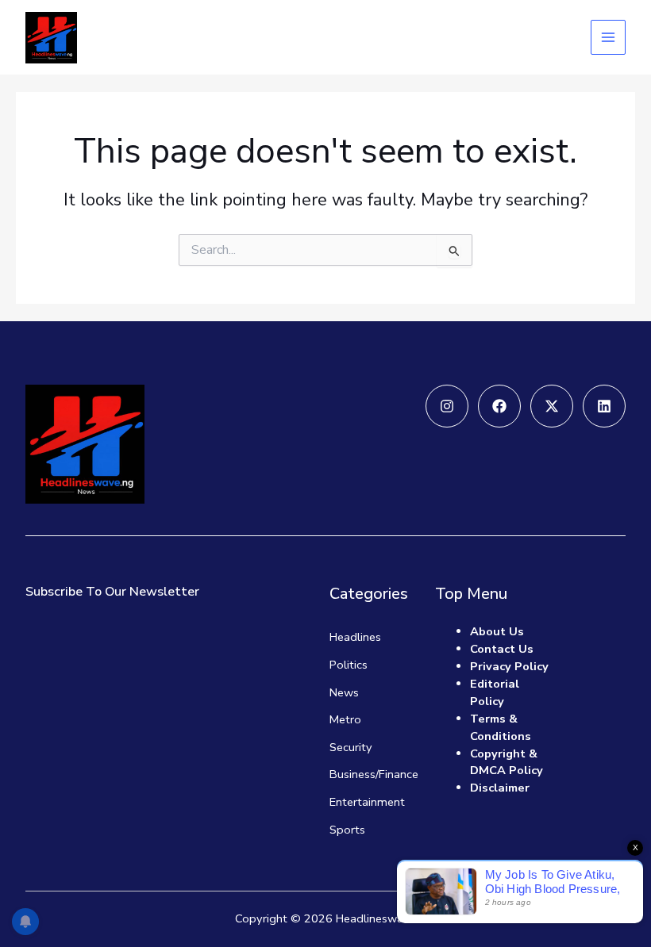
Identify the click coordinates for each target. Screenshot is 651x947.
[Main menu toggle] (608, 37)
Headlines (355, 637)
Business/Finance (373, 774)
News (344, 692)
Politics (348, 665)
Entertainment (367, 802)
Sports (347, 830)
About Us (497, 631)
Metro (345, 719)
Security (350, 747)
